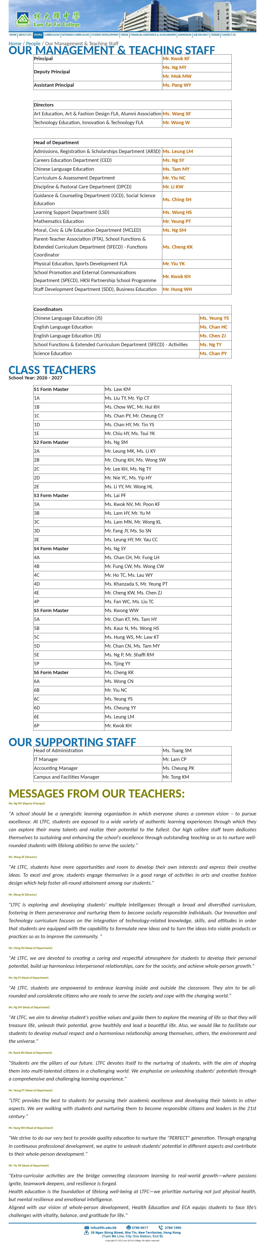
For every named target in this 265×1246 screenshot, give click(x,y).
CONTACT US (229, 35)
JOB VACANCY (201, 35)
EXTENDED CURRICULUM (75, 35)
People (38, 35)
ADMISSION (184, 35)
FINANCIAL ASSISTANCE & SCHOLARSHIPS (153, 35)
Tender (215, 35)
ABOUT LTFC (25, 35)
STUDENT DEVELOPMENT (105, 35)
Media (124, 35)
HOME (13, 35)
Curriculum (52, 35)
